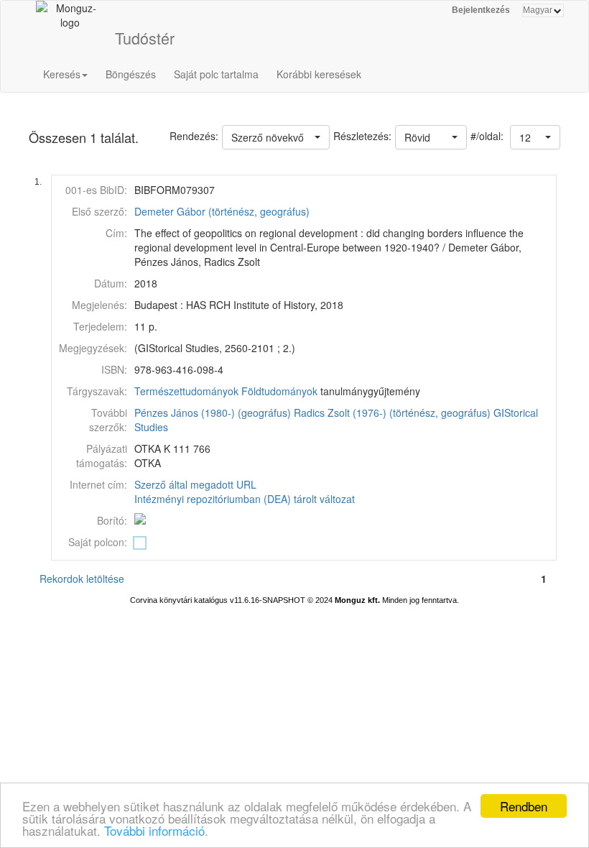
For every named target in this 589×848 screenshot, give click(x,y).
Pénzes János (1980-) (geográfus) (212, 412)
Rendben (523, 806)
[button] (535, 137)
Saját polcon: (97, 542)
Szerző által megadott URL (195, 484)
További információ (154, 830)
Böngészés (131, 74)
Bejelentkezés (481, 10)
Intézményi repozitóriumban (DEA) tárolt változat (244, 499)
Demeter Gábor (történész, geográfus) (222, 211)
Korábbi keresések (319, 74)
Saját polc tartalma (216, 74)
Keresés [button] (61, 74)
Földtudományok (279, 391)
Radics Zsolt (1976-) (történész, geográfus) (392, 412)
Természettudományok (186, 391)
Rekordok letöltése (82, 578)
